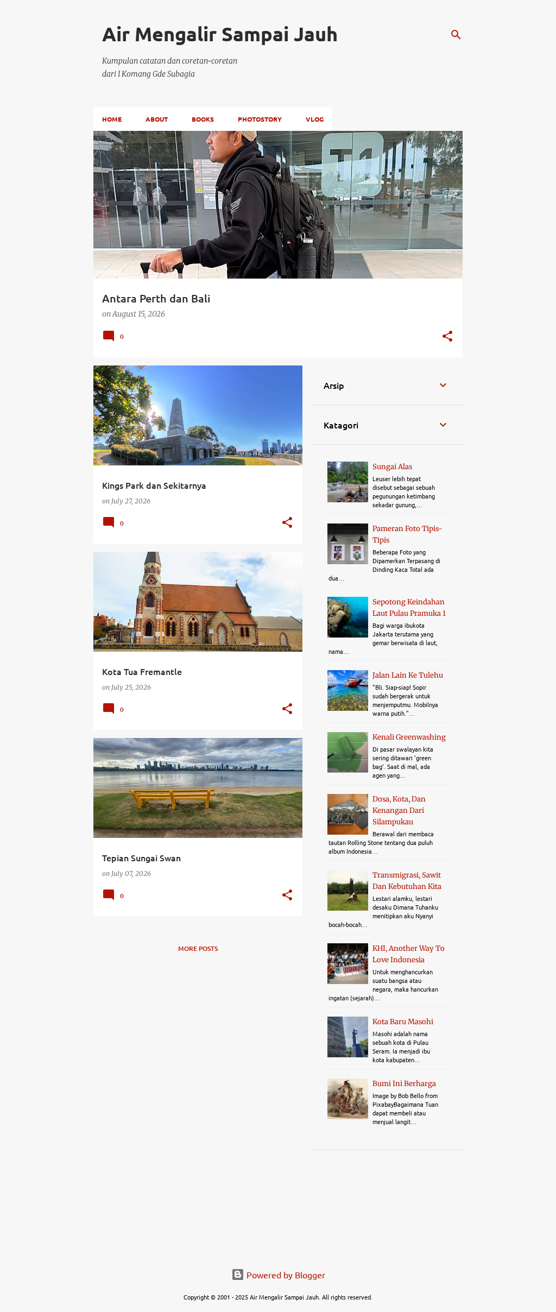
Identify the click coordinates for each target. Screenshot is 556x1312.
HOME (112, 119)
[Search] (456, 35)
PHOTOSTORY (260, 119)
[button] (447, 337)
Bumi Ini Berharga (404, 1083)
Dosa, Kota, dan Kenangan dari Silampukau (399, 810)
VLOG (315, 119)
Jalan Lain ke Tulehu (407, 675)
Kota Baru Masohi (402, 1021)
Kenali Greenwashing (409, 737)
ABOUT (157, 119)
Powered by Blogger (284, 1274)
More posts (198, 948)
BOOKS (203, 119)
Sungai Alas (392, 466)
